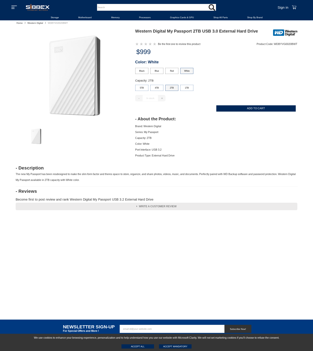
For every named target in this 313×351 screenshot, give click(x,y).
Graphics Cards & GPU (182, 17)
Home (19, 23)
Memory (115, 17)
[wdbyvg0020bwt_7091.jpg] (75, 76)
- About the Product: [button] (155, 118)
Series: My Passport (146, 132)
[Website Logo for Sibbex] (37, 7)
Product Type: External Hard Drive (155, 155)
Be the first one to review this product (179, 44)
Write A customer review (158, 206)
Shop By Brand (255, 17)
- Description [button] (30, 168)
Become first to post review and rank (84, 199)
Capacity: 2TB (144, 80)
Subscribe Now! (238, 329)
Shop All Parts (220, 17)
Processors (145, 17)
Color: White (142, 143)
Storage (55, 17)
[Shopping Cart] (294, 7)
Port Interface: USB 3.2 (148, 149)
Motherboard (85, 17)
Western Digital (35, 23)
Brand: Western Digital (148, 126)
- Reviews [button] (26, 191)
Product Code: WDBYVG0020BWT (277, 44)
